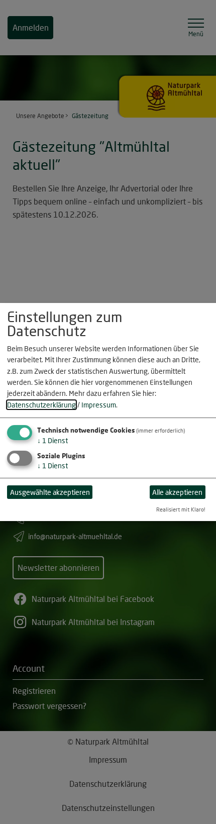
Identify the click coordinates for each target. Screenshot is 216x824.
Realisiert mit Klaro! (180, 509)
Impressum (98, 404)
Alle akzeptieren (177, 492)
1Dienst (52, 440)
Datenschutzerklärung (41, 404)
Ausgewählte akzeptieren (50, 492)
